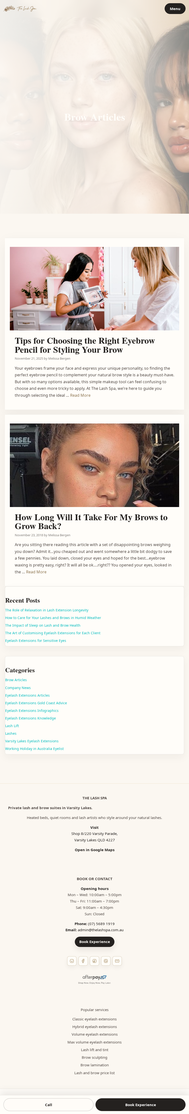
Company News (18, 687)
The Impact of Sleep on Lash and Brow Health (42, 625)
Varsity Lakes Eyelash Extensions (32, 741)
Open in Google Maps (94, 849)
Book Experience (94, 941)
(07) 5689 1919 (101, 923)
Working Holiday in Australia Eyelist (34, 748)
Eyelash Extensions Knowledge (30, 718)
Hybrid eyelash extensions (94, 1026)
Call (48, 1104)
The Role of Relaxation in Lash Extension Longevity (46, 610)
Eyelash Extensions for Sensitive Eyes (35, 640)
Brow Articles (16, 679)
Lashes (10, 733)
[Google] (105, 961)
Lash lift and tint (94, 1049)
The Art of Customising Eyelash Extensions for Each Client (52, 633)
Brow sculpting (94, 1057)
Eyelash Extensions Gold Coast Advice (36, 703)
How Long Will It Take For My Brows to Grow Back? (91, 521)
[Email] (117, 961)
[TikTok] (94, 961)
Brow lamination (94, 1064)
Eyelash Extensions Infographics (32, 710)
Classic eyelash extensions (94, 1018)
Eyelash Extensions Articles (27, 695)
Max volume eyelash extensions (94, 1042)
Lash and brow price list (94, 1072)
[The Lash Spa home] (19, 9)
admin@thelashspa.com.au (101, 929)
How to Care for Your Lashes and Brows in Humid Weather (53, 617)
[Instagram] (72, 961)
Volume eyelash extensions (95, 1034)
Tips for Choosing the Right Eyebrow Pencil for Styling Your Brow (85, 345)
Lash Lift (12, 725)
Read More (80, 395)
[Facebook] (83, 961)
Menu (175, 8)
